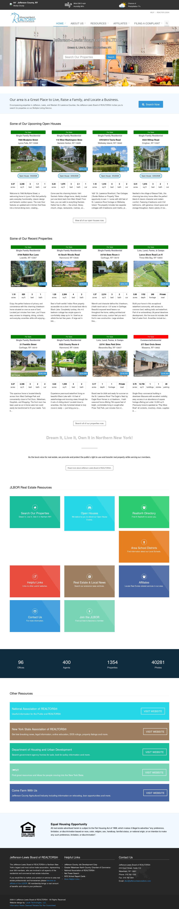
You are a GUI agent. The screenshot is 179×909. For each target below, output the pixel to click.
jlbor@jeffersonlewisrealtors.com (138, 880)
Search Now (152, 104)
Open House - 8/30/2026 (69, 176)
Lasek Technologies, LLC (36, 902)
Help (152, 12)
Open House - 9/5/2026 (28, 176)
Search (111, 57)
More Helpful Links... (72, 879)
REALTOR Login (163, 12)
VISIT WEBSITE (153, 711)
